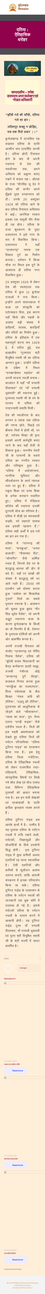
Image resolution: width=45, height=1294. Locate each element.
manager (23, 968)
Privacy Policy (27, 1288)
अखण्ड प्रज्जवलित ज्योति (12, 1064)
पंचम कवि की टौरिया (10, 1253)
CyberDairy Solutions (22, 1285)
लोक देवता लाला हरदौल (11, 1159)
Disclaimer (16, 1288)
